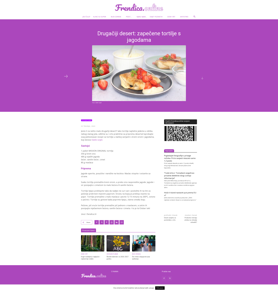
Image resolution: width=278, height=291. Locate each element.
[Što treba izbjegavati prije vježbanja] (143, 243)
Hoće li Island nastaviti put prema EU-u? (180, 193)
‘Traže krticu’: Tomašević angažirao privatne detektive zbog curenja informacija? (179, 175)
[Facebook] (96, 222)
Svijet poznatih (156, 17)
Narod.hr (169, 151)
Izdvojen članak (86, 120)
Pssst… (129, 17)
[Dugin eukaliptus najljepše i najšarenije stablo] (92, 243)
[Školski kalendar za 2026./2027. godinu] (118, 243)
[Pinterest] (106, 222)
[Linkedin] (116, 222)
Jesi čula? (86, 17)
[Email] (121, 222)
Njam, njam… (142, 17)
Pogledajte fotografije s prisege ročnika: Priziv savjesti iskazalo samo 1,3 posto (180, 158)
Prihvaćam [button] (159, 288)
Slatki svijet (97, 139)
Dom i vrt (171, 17)
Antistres (184, 17)
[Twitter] (101, 222)
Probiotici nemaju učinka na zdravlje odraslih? (190, 220)
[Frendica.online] (139, 7)
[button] (194, 17)
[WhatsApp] (111, 222)
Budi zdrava (116, 17)
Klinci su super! (99, 17)
